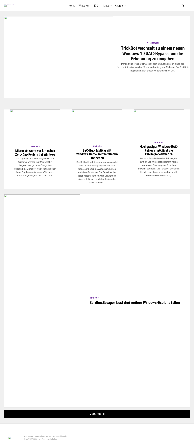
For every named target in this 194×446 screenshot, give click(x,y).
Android (119, 5)
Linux (106, 5)
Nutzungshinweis (60, 436)
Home (71, 5)
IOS (96, 5)
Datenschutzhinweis (43, 436)
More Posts (97, 414)
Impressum (28, 436)
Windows (84, 5)
